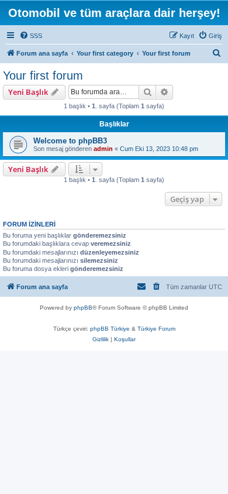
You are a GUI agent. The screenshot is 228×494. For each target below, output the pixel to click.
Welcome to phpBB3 (70, 140)
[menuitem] (30, 36)
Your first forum (43, 75)
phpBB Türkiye (110, 328)
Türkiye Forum (156, 328)
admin (103, 148)
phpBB (83, 307)
